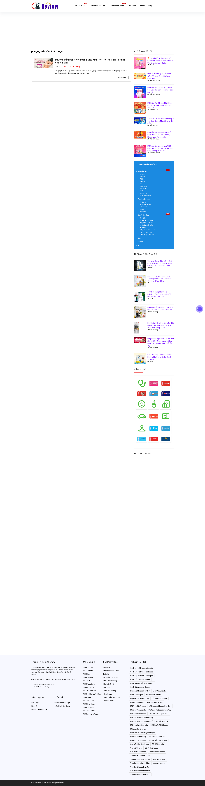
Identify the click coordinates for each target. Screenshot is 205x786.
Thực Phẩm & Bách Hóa (148, 230)
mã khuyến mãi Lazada (139, 725)
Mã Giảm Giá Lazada (153, 65)
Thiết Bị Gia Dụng (146, 232)
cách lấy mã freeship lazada (141, 668)
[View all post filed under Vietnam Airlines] (165, 438)
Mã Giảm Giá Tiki (152, 110)
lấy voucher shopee (159, 698)
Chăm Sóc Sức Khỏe (146, 220)
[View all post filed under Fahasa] (165, 383)
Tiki (141, 179)
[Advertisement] (102, 29)
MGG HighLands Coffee (92, 694)
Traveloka (143, 207)
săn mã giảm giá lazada (158, 740)
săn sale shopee (151, 748)
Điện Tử (106, 674)
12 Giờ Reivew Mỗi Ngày (42, 687)
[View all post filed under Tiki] (153, 428)
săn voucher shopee (157, 752)
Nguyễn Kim (144, 186)
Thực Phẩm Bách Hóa (111, 697)
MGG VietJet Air (89, 711)
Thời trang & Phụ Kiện (147, 235)
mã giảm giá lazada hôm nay (160, 710)
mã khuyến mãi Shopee (159, 725)
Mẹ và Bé (59, 67)
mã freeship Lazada (155, 702)
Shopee (132, 6)
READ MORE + (122, 77)
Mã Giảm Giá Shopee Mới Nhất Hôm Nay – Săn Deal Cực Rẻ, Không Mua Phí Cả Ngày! (159, 134)
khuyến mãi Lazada (153, 695)
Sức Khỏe (150, 268)
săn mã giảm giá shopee (139, 744)
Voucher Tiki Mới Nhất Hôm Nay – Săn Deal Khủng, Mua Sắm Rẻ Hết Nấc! (160, 121)
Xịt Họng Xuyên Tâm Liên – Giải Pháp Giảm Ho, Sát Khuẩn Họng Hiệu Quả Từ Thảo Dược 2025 (159, 263)
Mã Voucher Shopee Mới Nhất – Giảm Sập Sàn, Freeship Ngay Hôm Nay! (159, 76)
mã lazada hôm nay (138, 729)
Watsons (143, 191)
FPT (141, 184)
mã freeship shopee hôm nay (160, 706)
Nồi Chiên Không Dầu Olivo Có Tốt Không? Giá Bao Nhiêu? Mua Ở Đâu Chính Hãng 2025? (160, 325)
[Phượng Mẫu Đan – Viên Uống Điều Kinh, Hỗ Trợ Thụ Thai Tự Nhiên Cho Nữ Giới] (43, 59)
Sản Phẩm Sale (117, 5)
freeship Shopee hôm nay (140, 691)
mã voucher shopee (138, 740)
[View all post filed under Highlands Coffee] (141, 393)
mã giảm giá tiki (162, 721)
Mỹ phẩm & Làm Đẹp (146, 223)
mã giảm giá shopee (138, 714)
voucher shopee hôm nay (140, 767)
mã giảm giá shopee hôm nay (141, 717)
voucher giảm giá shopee (140, 759)
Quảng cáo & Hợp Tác (39, 709)
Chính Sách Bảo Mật (62, 703)
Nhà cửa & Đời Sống (146, 225)
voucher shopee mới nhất (140, 775)
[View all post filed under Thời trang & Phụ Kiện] (141, 428)
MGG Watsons (88, 687)
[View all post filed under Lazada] (165, 393)
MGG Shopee (88, 667)
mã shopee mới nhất (157, 736)
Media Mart (143, 188)
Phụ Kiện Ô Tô (144, 227)
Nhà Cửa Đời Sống (110, 681)
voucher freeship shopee (140, 756)
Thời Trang (107, 694)
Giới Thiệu (35, 703)
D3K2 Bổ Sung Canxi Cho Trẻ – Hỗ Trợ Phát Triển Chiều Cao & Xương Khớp (159, 357)
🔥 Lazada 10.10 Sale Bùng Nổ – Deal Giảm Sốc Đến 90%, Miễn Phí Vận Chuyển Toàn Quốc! (160, 60)
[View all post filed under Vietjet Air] (153, 438)
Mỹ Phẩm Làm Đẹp (110, 677)
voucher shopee (159, 763)
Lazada (142, 6)
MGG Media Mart (89, 691)
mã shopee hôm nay (138, 736)
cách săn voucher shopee (140, 687)
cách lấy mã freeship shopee (141, 672)
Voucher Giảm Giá (152, 347)
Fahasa (142, 181)
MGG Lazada (88, 671)
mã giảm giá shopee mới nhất (141, 721)
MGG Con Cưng (88, 707)
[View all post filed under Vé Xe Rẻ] (141, 438)
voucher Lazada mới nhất (140, 763)
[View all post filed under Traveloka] (165, 428)
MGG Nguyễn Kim (89, 684)
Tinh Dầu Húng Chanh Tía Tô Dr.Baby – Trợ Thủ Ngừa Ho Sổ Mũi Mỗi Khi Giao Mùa (159, 294)
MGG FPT (86, 681)
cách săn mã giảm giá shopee (142, 683)
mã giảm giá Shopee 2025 (158, 714)
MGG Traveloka (89, 704)
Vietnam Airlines (145, 204)
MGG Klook (87, 697)
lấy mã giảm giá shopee (139, 698)
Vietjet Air (143, 202)
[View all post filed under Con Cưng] (153, 383)
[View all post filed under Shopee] (153, 416)
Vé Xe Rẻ (143, 211)
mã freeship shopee (138, 706)
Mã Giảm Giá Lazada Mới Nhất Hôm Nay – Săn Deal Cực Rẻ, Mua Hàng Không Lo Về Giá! (160, 148)
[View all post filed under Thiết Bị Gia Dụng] (165, 416)
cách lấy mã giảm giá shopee (141, 676)
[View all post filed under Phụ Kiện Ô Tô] (141, 416)
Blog (150, 6)
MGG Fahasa (88, 677)
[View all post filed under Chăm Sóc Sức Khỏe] (141, 383)
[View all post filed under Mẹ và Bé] (141, 403)
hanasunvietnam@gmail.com (44, 684)
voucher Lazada (159, 759)
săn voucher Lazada (138, 752)
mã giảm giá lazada (138, 710)
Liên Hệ (34, 706)
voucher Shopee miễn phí (140, 771)
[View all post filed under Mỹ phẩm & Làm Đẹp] (153, 403)
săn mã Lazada (158, 744)
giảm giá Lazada (159, 691)
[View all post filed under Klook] (153, 393)
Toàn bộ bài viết (109, 701)
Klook (142, 209)
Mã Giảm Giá (81, 5)
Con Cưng (143, 193)
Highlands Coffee (145, 196)
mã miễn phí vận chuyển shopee (142, 733)
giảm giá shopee (136, 695)
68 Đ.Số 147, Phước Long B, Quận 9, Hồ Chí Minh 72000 (56, 679)
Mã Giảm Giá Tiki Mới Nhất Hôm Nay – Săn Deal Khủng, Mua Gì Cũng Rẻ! (159, 105)
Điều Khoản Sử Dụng (62, 706)
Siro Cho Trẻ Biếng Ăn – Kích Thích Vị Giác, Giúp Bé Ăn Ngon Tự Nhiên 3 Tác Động (159, 278)
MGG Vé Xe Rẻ (88, 701)
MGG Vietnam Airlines (91, 714)
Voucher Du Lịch (98, 6)
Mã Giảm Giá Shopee (153, 80)
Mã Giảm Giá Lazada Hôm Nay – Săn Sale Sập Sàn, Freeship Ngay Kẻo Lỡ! (160, 90)
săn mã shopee (136, 748)
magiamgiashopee (137, 702)
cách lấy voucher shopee (140, 679)
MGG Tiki (86, 674)
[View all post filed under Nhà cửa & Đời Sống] (165, 403)
